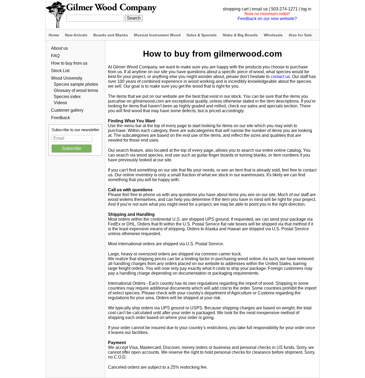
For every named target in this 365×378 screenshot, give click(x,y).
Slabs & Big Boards (240, 35)
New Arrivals (76, 35)
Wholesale (273, 35)
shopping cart (235, 9)
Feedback (60, 117)
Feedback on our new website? (267, 18)
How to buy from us (69, 63)
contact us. (281, 76)
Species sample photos (76, 84)
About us (59, 48)
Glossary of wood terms (76, 90)
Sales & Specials (202, 35)
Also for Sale (300, 35)
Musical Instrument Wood (157, 35)
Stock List (60, 70)
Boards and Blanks (110, 35)
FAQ (55, 55)
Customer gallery (67, 110)
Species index (67, 96)
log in (306, 9)
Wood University (66, 78)
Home (54, 35)
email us (260, 9)
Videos (60, 102)
